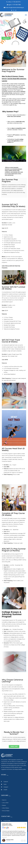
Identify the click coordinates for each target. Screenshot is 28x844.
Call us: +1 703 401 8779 (14, 2)
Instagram (6, 787)
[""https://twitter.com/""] (12, 10)
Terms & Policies (5, 810)
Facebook (6, 781)
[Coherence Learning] (6, 15)
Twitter (5, 784)
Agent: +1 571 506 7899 (14, 4)
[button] (25, 824)
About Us (4, 800)
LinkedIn (5, 789)
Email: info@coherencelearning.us (14, 7)
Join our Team (5, 802)
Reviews (4, 805)
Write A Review (5, 808)
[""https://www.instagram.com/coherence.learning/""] (16, 10)
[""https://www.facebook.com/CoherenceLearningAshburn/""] (14, 10)
